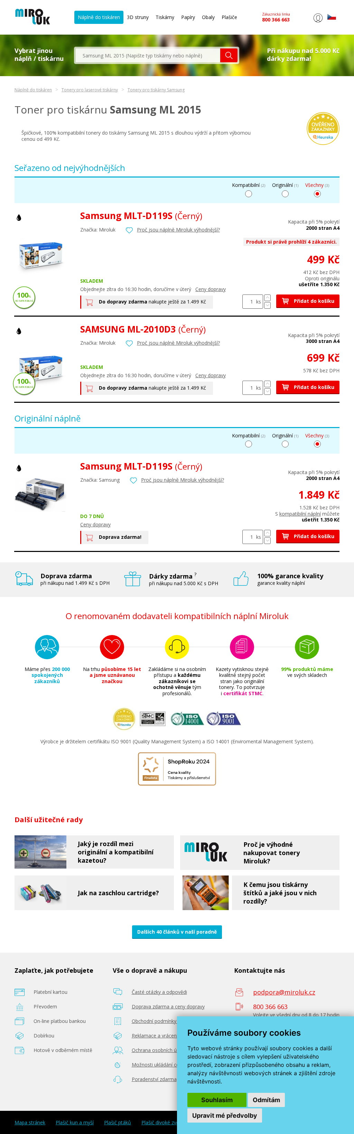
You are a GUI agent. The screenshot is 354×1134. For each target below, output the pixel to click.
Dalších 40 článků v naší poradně (177, 931)
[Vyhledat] (228, 55)
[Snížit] (267, 305)
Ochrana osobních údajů (159, 1050)
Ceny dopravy (210, 289)
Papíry (188, 17)
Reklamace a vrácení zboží (161, 1035)
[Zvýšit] (267, 297)
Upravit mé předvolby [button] (224, 1115)
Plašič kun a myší (75, 1122)
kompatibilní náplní (300, 513)
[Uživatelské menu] (318, 22)
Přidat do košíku (313, 301)
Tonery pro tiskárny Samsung (156, 90)
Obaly (208, 17)
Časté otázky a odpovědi (159, 992)
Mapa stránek (30, 1122)
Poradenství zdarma (154, 1079)
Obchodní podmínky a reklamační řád (173, 1021)
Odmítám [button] (266, 1100)
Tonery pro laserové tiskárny (90, 90)
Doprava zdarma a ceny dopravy (168, 1006)
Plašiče (229, 17)
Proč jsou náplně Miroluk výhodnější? (178, 229)
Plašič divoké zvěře (162, 1122)
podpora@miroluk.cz (284, 992)
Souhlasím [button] (217, 1100)
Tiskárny (165, 17)
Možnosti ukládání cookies (161, 1064)
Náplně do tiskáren (99, 17)
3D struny (138, 17)
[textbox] (148, 55)
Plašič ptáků (117, 1122)
